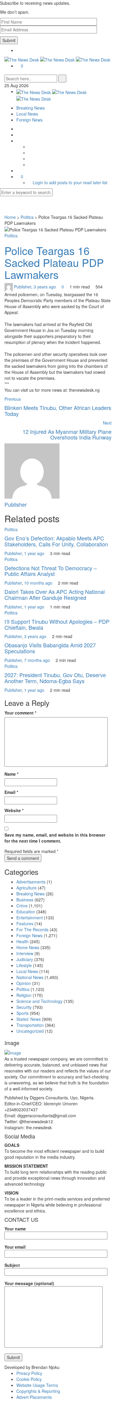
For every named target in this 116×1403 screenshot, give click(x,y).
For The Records (32, 929)
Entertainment (29, 918)
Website (13, 810)
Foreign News (29, 120)
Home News (27, 947)
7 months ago (37, 660)
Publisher (22, 287)
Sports (22, 1013)
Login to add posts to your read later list (70, 182)
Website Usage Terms (37, 1385)
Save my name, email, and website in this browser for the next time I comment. (54, 838)
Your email (15, 1247)
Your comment (20, 713)
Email (11, 792)
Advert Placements (34, 1397)
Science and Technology (39, 1001)
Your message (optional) (29, 1283)
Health (22, 941)
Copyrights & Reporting (38, 1391)
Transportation (30, 1025)
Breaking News (30, 108)
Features (24, 923)
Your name (15, 1229)
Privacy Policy (29, 1373)
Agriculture (26, 888)
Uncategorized (30, 1031)
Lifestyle (24, 965)
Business (24, 900)
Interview (24, 953)
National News (29, 977)
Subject (12, 1265)
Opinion (23, 983)
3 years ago (45, 287)
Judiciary (24, 959)
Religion (24, 995)
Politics (27, 217)
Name (11, 774)
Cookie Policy (29, 1379)
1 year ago (35, 553)
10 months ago (39, 583)
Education (25, 912)
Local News (27, 114)
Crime (22, 906)
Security (24, 1007)
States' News (28, 1019)
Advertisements (31, 882)
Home (10, 217)
